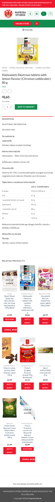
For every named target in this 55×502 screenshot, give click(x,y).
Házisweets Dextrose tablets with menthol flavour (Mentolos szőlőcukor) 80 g (27, 304)
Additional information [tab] (14, 124)
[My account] (30, 14)
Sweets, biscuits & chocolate (21, 68)
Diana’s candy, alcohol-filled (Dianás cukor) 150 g (10, 371)
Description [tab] (8, 119)
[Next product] (4, 91)
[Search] (50, 14)
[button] (37, 14)
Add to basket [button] (27, 321)
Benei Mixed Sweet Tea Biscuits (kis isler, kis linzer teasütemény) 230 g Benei (9, 302)
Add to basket (26, 107)
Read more (9, 319)
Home (4, 68)
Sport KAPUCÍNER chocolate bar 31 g (45, 371)
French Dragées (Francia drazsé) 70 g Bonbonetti (27, 372)
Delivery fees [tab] (8, 130)
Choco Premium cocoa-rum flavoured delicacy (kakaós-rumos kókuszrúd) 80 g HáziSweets (27, 434)
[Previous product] (9, 91)
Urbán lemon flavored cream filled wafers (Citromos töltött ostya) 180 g (9, 431)
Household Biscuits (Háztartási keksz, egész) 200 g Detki (45, 301)
